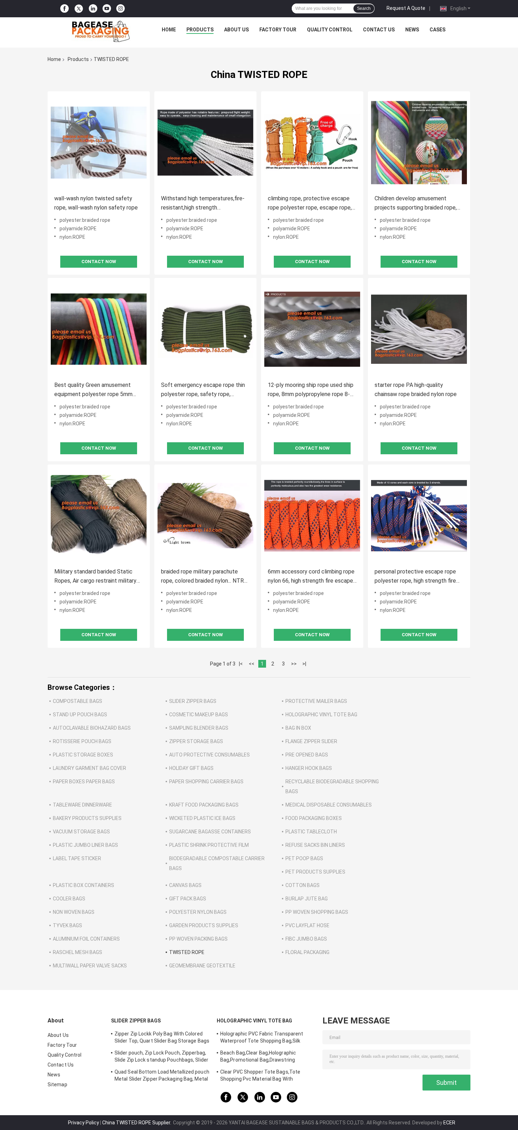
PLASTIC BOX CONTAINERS (83, 885)
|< (241, 664)
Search (364, 8)
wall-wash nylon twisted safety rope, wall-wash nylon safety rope (96, 203)
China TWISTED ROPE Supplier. (137, 1122)
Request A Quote (406, 8)
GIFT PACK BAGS (187, 898)
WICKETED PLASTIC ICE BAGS (202, 818)
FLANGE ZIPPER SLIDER (311, 741)
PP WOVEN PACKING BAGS (198, 939)
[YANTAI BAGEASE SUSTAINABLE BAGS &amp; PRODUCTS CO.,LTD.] (101, 31)
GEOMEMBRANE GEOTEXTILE (202, 965)
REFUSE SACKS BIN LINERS (315, 845)
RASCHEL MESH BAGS (77, 952)
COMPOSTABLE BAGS (77, 701)
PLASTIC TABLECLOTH (311, 831)
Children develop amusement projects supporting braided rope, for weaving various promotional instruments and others (416, 203)
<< (251, 664)
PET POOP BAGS (304, 858)
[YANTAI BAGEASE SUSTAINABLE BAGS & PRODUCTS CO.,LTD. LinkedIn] (93, 8)
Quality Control (329, 29)
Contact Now (98, 261)
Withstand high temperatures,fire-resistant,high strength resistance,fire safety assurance (203, 203)
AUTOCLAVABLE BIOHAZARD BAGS (92, 728)
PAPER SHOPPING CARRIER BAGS (206, 781)
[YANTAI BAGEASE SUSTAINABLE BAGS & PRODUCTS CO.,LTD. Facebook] (64, 8)
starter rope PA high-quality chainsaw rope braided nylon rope (416, 389)
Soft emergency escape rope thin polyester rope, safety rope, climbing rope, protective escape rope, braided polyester (203, 390)
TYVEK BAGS (67, 925)
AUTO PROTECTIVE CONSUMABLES (209, 755)
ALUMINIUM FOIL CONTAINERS (86, 939)
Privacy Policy (83, 1122)
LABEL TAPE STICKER (77, 858)
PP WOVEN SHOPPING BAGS (316, 912)
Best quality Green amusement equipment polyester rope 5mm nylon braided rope (93, 390)
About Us (236, 29)
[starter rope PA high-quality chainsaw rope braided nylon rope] (419, 329)
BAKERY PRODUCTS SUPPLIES (87, 818)
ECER (449, 1122)
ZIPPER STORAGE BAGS (196, 741)
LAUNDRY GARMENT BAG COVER (89, 768)
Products (200, 29)
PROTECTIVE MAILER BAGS (316, 701)
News (412, 29)
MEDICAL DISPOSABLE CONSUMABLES (328, 805)
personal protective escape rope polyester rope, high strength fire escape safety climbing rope (415, 576)
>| (304, 664)
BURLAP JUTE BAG (306, 898)
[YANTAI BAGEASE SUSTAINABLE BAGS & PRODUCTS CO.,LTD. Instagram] (120, 8)
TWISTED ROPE (186, 952)
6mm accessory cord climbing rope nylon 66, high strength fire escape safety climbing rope (311, 576)
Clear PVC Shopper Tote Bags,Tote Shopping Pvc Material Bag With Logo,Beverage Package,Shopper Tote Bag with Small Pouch (264, 1076)
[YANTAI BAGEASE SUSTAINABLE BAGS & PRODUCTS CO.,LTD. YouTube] (106, 8)
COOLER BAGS (69, 898)
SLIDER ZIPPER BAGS (192, 701)
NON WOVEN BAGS (73, 912)
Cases (437, 29)
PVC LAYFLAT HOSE (307, 925)
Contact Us (379, 29)
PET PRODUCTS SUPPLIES (315, 872)
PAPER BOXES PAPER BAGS (84, 781)
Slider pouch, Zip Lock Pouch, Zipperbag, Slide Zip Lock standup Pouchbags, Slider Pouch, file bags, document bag (161, 1057)
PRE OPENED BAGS (306, 755)
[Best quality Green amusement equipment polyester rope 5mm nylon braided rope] (99, 329)
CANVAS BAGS (185, 885)
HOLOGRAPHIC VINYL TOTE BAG (321, 714)
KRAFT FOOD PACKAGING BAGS (204, 805)
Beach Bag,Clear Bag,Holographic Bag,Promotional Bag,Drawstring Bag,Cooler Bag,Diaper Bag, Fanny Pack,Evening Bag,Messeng (258, 1057)
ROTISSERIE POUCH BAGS (82, 741)
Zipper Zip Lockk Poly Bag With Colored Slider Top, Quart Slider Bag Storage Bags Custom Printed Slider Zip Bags (162, 1038)
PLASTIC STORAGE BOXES (83, 755)
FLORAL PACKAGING (307, 952)
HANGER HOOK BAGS (308, 768)
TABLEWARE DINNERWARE (82, 805)
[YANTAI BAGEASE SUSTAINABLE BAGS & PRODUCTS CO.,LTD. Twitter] (79, 9)
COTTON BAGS (302, 885)
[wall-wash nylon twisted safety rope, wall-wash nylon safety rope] (99, 142)
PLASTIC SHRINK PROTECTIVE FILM (209, 845)
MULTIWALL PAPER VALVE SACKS (90, 965)
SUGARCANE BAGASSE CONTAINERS (210, 831)
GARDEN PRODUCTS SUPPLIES (203, 925)
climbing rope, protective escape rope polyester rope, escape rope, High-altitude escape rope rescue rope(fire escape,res (310, 203)
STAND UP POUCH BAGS (80, 714)
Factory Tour (277, 29)
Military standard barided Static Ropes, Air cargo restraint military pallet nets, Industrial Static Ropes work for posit (97, 576)
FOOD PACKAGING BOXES (313, 818)
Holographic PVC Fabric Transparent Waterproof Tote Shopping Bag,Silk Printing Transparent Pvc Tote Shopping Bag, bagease (266, 1038)
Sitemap (57, 1084)
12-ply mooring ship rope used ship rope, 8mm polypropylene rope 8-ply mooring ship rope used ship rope (310, 390)
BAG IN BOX (298, 728)
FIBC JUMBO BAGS (306, 939)
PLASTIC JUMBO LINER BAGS (85, 845)
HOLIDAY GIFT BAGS (191, 768)
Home (169, 29)
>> (294, 664)
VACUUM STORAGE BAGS (81, 831)
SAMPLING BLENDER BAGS (198, 728)
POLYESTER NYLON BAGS (198, 912)
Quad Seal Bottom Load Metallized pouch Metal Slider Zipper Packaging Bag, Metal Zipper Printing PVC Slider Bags (162, 1076)
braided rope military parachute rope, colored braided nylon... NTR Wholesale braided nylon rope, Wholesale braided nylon (202, 576)
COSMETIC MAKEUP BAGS (198, 714)
